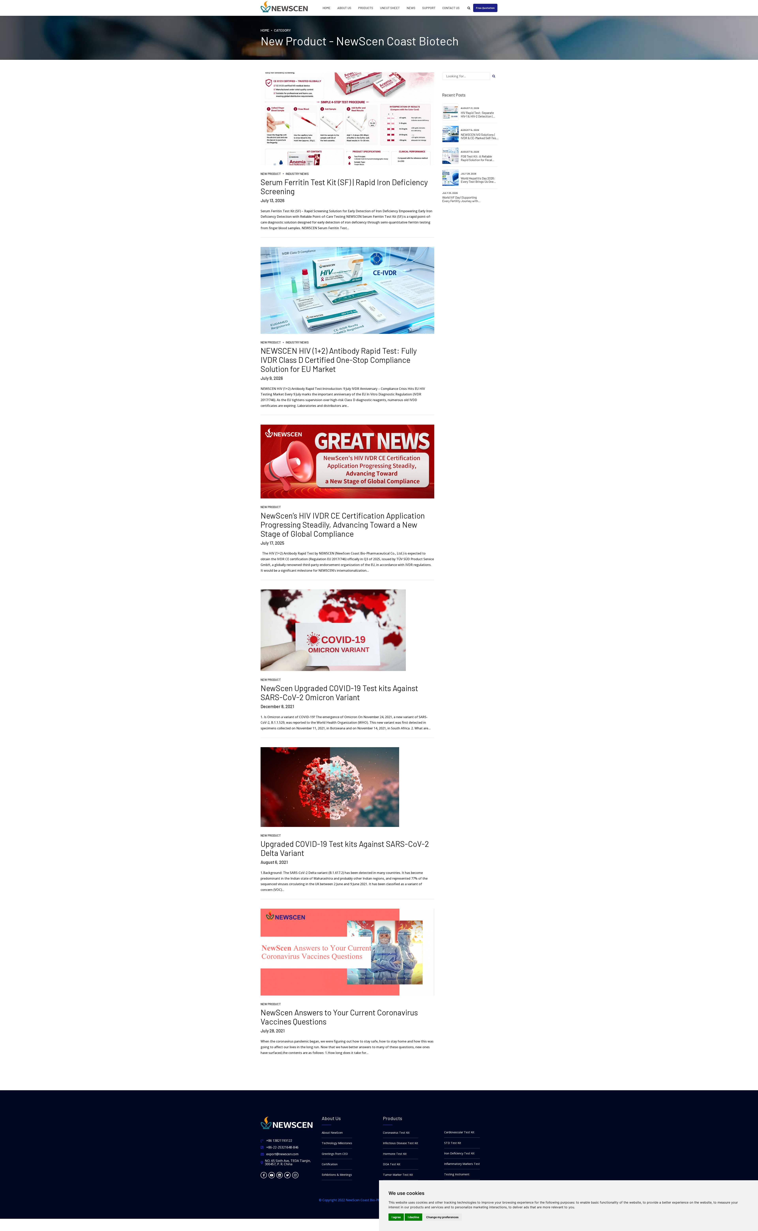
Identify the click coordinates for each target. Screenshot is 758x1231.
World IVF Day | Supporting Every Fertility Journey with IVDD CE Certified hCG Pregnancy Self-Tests (460, 202)
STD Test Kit (452, 1143)
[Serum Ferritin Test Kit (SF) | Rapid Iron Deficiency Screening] (347, 118)
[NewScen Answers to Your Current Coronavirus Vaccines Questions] (347, 952)
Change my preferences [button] (442, 1217)
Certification (330, 1164)
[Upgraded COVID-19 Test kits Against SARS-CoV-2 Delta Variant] (347, 787)
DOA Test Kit (391, 1164)
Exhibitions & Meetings (337, 1175)
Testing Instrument (456, 1174)
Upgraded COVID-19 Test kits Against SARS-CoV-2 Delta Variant (345, 848)
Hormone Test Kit (395, 1154)
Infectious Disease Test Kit (400, 1143)
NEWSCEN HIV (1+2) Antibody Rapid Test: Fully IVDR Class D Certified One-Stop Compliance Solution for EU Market (339, 359)
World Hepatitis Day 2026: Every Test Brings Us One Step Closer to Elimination (478, 181)
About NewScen (332, 1132)
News (411, 8)
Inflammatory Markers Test (462, 1164)
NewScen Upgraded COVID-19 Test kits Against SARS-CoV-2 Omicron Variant (339, 692)
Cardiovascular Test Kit (459, 1132)
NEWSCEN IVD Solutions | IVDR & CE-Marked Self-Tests (480, 136)
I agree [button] (396, 1217)
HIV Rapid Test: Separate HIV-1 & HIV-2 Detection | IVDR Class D (477, 116)
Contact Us (451, 8)
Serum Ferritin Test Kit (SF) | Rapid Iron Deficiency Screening (344, 186)
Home (326, 8)
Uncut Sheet (390, 8)
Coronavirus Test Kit (396, 1132)
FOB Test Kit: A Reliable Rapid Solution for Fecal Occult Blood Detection (476, 159)
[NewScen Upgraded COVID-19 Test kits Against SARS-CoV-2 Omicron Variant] (347, 630)
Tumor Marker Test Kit (398, 1175)
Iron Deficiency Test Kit (459, 1153)
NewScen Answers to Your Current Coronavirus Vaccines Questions (339, 1017)
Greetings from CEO (335, 1154)
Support (428, 8)
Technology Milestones (337, 1143)
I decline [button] (413, 1217)
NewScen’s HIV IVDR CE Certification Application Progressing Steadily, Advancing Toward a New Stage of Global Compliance (343, 524)
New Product (271, 173)
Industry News (297, 173)
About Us (344, 8)
